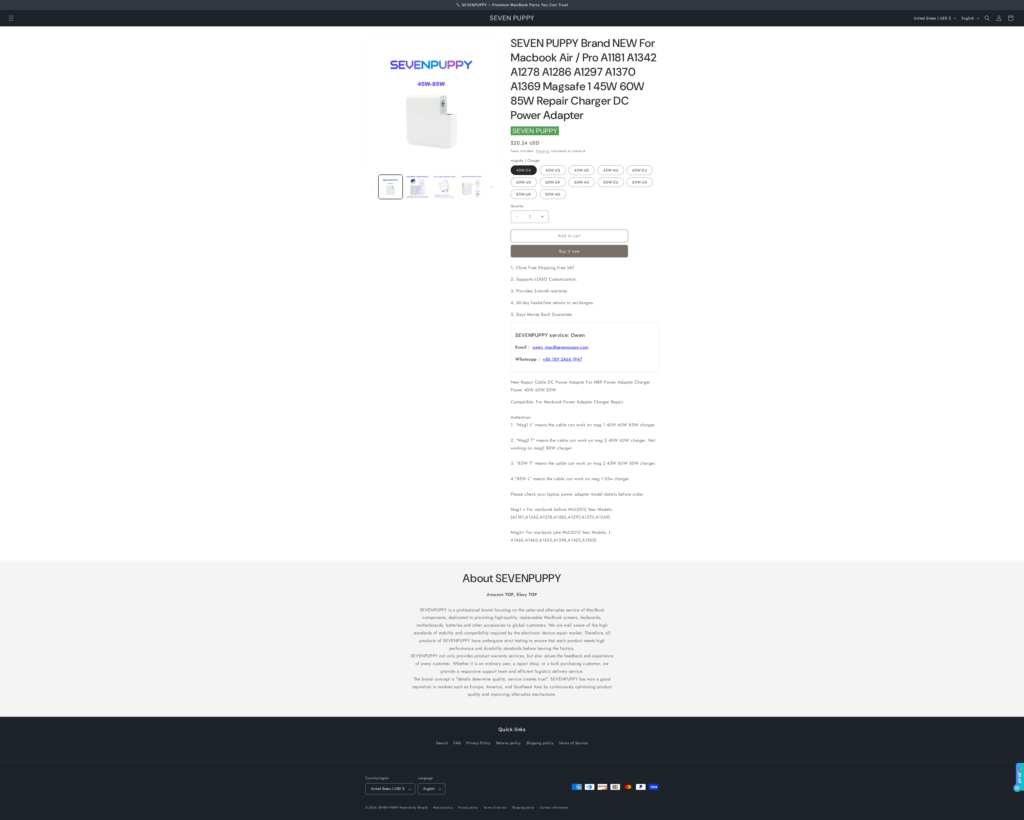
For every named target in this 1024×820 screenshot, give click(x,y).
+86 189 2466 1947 (562, 359)
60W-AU (581, 182)
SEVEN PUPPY (534, 130)
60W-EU (639, 170)
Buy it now (569, 251)
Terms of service (495, 807)
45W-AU (610, 170)
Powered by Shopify (414, 808)
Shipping (543, 151)
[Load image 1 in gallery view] (390, 187)
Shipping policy (540, 742)
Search (442, 742)
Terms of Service (573, 742)
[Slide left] (371, 187)
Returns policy (508, 742)
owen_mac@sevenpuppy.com (561, 347)
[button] (11, 18)
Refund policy (443, 807)
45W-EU (523, 170)
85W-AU (553, 194)
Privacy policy (468, 807)
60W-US (523, 182)
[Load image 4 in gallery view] (471, 187)
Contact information (554, 807)
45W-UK (581, 170)
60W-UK (552, 182)
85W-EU (610, 182)
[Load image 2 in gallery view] (417, 187)
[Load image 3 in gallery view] (445, 187)
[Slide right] (491, 187)
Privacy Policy (478, 742)
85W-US (639, 182)
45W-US (552, 170)
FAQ (457, 742)
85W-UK (523, 194)
